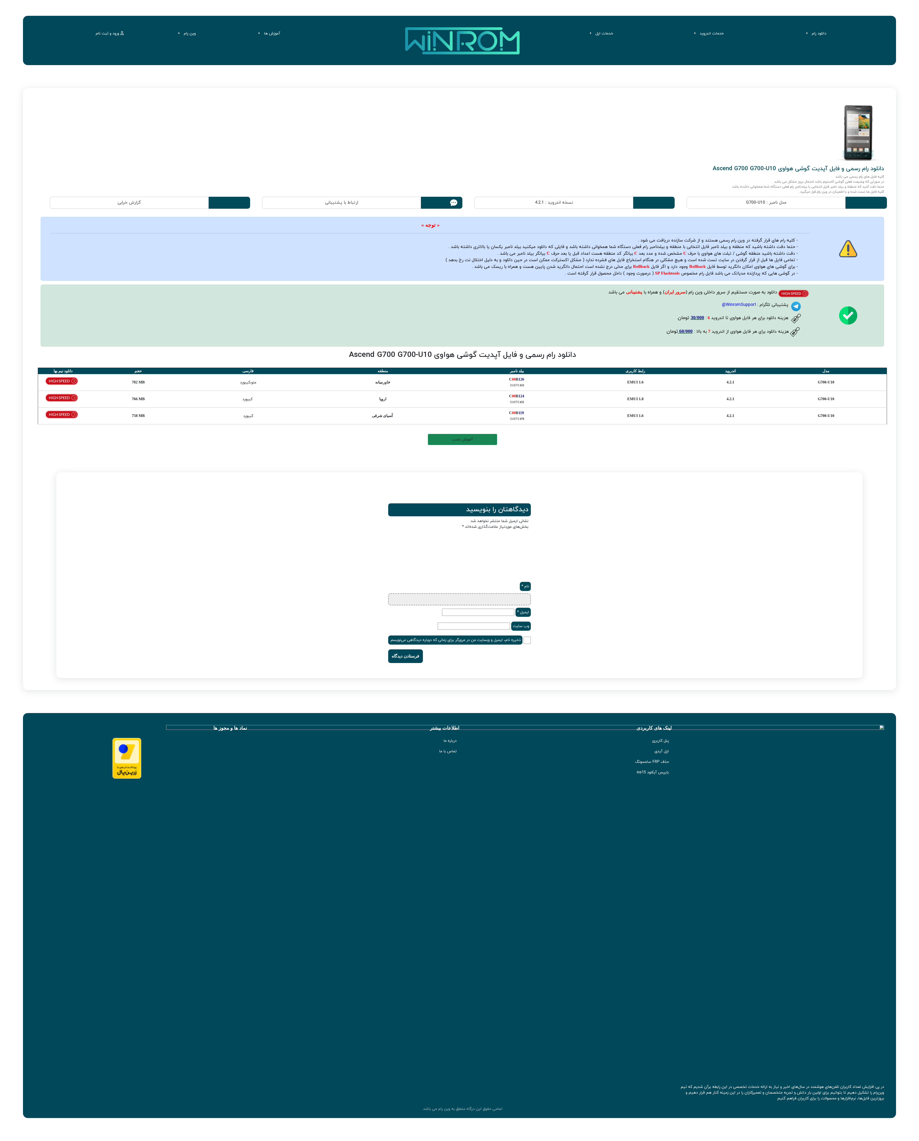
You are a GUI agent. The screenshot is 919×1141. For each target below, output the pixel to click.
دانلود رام (819, 33)
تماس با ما (448, 751)
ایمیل (523, 612)
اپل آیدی (662, 751)
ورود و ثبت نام (108, 33)
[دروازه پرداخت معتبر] (126, 758)
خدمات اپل (604, 33)
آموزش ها (272, 33)
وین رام (190, 33)
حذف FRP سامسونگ (652, 761)
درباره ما (450, 740)
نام (525, 586)
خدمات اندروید (712, 33)
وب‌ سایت (521, 626)
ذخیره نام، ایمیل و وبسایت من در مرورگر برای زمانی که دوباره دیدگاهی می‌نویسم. (455, 640)
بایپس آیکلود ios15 (653, 772)
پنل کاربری (660, 740)
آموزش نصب (462, 439)
